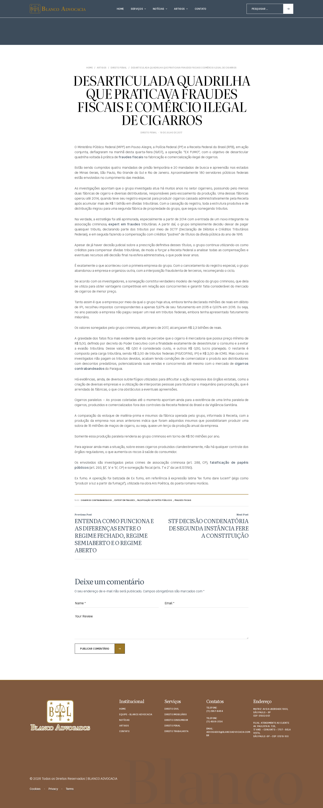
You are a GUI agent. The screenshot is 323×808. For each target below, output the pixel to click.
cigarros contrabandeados (96, 500)
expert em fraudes (124, 500)
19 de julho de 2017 (171, 132)
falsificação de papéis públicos (154, 500)
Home (89, 67)
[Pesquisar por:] (270, 8)
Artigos (101, 67)
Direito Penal (119, 67)
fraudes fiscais (183, 500)
